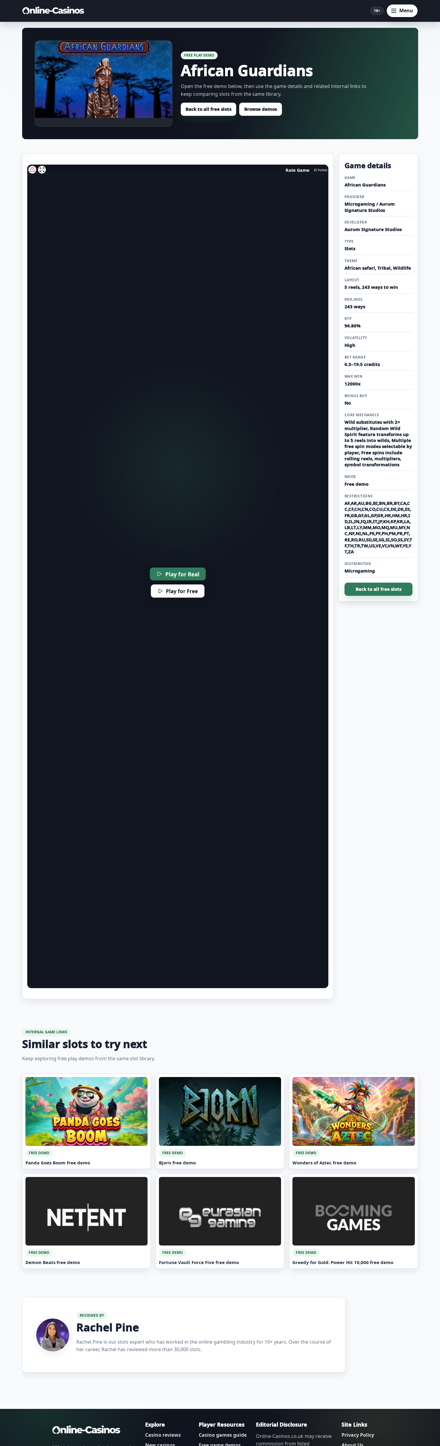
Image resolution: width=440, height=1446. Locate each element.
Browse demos (260, 109)
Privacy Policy (358, 1435)
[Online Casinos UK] (55, 11)
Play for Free (182, 591)
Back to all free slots (208, 109)
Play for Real (182, 574)
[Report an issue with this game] (32, 170)
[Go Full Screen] (42, 170)
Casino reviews (163, 1435)
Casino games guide (223, 1435)
